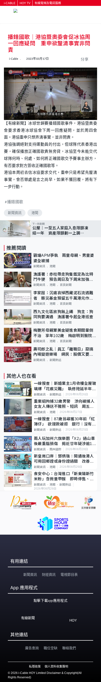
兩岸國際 (55, 449)
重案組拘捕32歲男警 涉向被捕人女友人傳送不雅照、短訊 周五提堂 (64, 404)
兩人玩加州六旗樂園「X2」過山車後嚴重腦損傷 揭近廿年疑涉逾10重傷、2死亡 (64, 441)
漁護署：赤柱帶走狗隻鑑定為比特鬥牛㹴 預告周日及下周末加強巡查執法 (63, 277)
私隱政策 (35, 666)
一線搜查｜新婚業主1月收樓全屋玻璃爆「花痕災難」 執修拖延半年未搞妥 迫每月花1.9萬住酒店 (65, 386)
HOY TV (25, 3)
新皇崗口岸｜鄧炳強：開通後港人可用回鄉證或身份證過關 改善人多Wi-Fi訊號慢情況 (64, 459)
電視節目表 (69, 574)
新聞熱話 (55, 360)
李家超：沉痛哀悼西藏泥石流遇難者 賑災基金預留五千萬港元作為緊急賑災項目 (63, 296)
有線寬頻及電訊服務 (48, 3)
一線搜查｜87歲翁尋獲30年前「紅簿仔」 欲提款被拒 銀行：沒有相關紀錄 (65, 422)
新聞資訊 (15, 213)
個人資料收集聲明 (56, 666)
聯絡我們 (69, 648)
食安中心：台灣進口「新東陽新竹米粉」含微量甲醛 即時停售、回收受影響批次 (64, 477)
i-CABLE (9, 3)
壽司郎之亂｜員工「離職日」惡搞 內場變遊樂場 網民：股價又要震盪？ (65, 352)
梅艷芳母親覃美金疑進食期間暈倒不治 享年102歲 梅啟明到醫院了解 (64, 333)
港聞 (34, 213)
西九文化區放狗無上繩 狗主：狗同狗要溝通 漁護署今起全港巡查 (63, 314)
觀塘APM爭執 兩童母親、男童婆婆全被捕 (63, 258)
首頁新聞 (66, 285)
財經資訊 (49, 574)
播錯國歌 (15, 202)
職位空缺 (50, 648)
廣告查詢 (32, 648)
